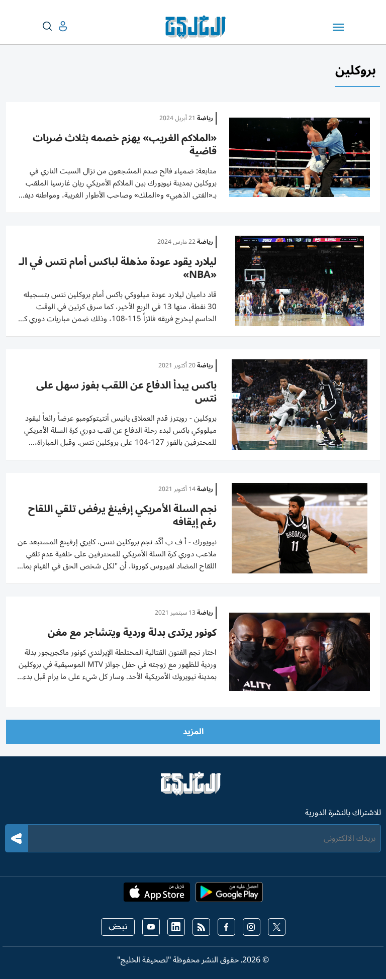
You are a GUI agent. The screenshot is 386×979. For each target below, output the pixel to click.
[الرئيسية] (193, 788)
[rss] (201, 927)
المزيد (193, 731)
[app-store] (156, 895)
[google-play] (229, 895)
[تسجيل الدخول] (54, 26)
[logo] (197, 27)
